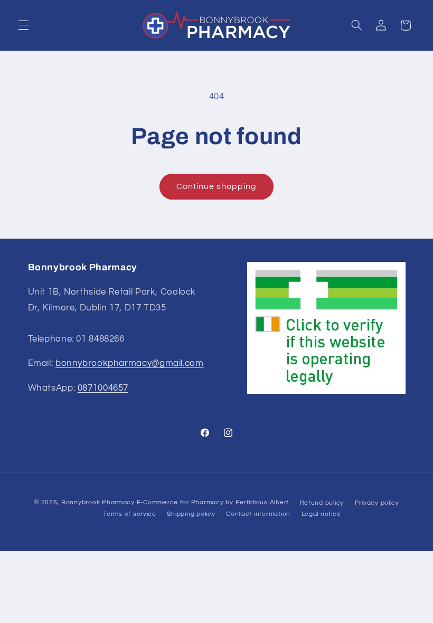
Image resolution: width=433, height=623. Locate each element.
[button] (23, 25)
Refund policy (322, 503)
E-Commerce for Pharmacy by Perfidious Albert (213, 502)
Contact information (258, 514)
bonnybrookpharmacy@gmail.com (129, 363)
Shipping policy (191, 514)
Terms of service (129, 514)
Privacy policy (377, 503)
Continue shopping (216, 186)
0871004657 (103, 388)
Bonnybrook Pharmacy (98, 502)
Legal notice (321, 514)
